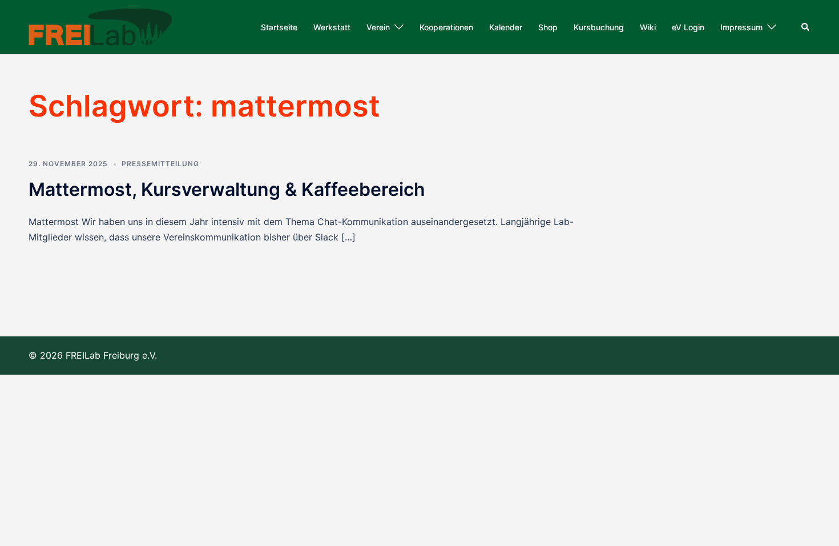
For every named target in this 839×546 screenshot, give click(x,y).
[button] (805, 26)
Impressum (741, 27)
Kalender (505, 27)
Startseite (279, 27)
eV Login (688, 27)
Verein (378, 27)
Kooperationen (446, 27)
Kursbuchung (599, 27)
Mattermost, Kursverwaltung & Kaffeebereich (227, 189)
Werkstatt (331, 27)
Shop (548, 27)
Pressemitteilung (160, 163)
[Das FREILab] (100, 26)
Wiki (648, 27)
